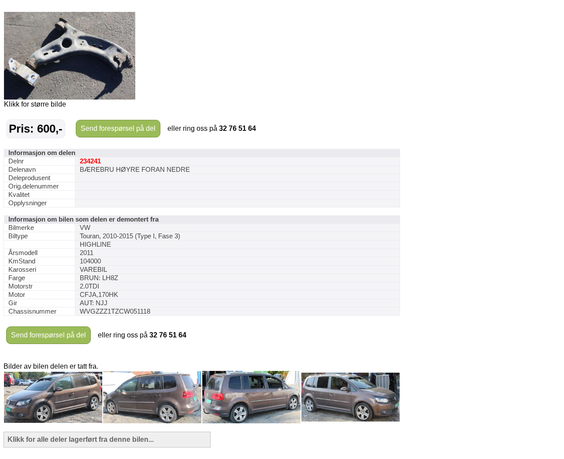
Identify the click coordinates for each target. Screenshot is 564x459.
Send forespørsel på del (118, 128)
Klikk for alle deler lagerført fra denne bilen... (80, 439)
